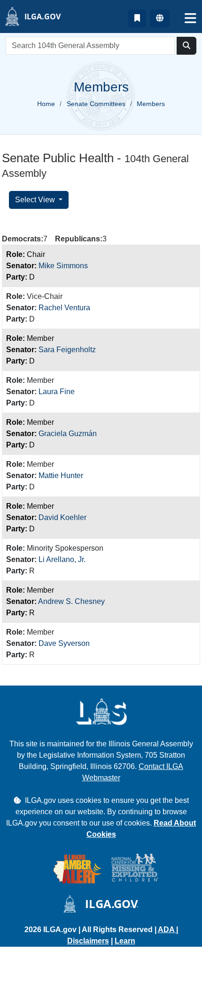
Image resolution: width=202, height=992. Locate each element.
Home (46, 103)
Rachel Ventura (64, 308)
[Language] (160, 18)
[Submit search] (186, 46)
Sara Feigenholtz (67, 350)
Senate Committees (96, 103)
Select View (36, 200)
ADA (167, 930)
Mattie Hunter (61, 475)
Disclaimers (88, 941)
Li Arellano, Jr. (62, 559)
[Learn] (137, 18)
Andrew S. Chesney (71, 601)
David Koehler (62, 517)
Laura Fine (57, 392)
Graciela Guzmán (68, 434)
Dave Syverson (64, 643)
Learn (125, 941)
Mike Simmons (63, 266)
